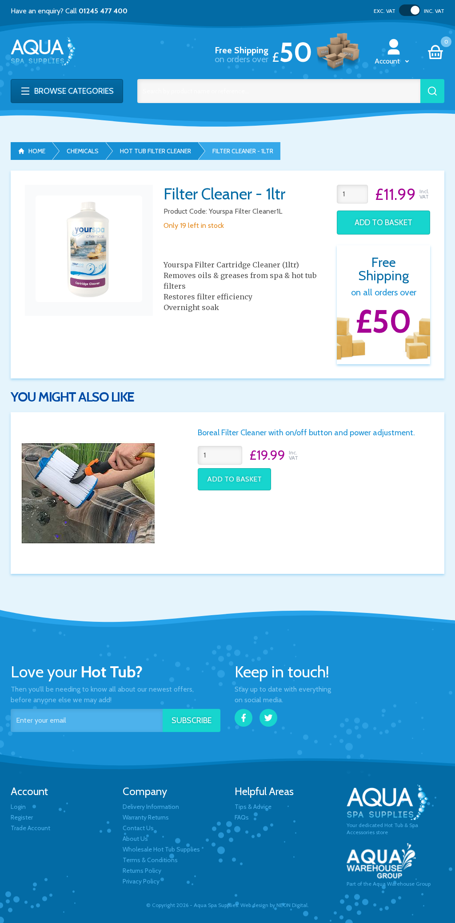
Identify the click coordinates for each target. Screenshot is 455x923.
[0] (435, 52)
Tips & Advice (253, 807)
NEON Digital (291, 905)
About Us (135, 839)
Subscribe (192, 720)
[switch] (409, 10)
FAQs (242, 817)
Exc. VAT (384, 11)
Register (22, 817)
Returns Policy (142, 871)
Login (18, 807)
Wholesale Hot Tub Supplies (161, 849)
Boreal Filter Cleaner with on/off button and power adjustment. (306, 433)
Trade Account (30, 828)
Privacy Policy (141, 881)
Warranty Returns (146, 817)
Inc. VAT (434, 11)
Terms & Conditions (150, 860)
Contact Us (138, 828)
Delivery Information (151, 807)
